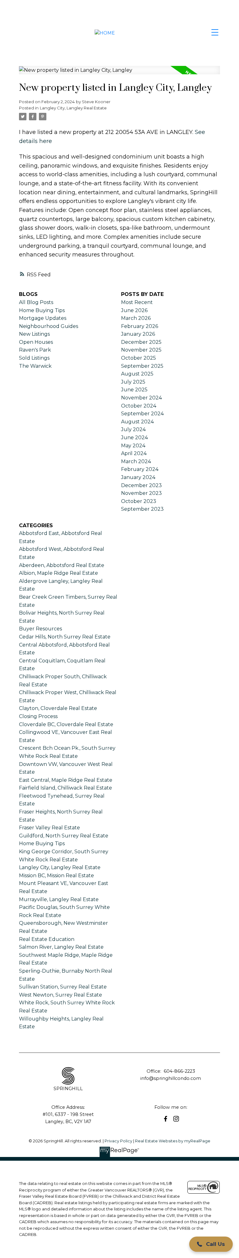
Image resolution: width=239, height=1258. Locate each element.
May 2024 (133, 446)
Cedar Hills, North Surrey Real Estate (64, 637)
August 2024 (137, 422)
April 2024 (134, 453)
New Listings (34, 334)
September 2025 (142, 366)
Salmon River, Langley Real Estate (61, 947)
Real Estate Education (46, 939)
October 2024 (138, 406)
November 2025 (141, 350)
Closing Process (38, 716)
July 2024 (133, 429)
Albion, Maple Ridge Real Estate (58, 573)
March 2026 (136, 318)
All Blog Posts (36, 302)
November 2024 (141, 398)
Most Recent (137, 302)
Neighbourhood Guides (48, 326)
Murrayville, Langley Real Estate (59, 899)
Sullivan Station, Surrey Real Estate (63, 987)
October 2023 (138, 501)
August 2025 (137, 374)
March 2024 (136, 461)
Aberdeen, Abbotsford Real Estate (61, 565)
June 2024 (134, 437)
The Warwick (35, 366)
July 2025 (133, 382)
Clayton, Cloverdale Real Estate (58, 708)
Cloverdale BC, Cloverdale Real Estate (66, 724)
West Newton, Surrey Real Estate (60, 995)
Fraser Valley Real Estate (49, 828)
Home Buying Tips (42, 310)
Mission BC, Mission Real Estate (56, 875)
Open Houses (36, 342)
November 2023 (141, 493)
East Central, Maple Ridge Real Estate (65, 780)
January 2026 (138, 334)
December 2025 (141, 342)
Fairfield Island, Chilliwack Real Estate (65, 788)
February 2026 (139, 326)
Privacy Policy (118, 1141)
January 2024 (138, 477)
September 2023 (142, 509)
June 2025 (134, 390)
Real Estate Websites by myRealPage (172, 1141)
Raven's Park (35, 350)
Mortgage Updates (42, 318)
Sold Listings (34, 358)
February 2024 (139, 469)
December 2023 (141, 485)
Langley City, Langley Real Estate (73, 107)
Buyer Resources (40, 629)
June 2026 (134, 310)
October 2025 (138, 358)
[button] (165, 1119)
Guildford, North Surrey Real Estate (63, 836)
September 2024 (142, 414)
